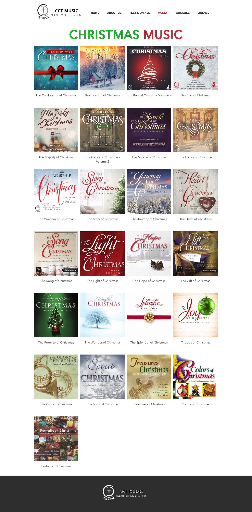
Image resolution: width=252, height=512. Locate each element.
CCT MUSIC (66, 10)
